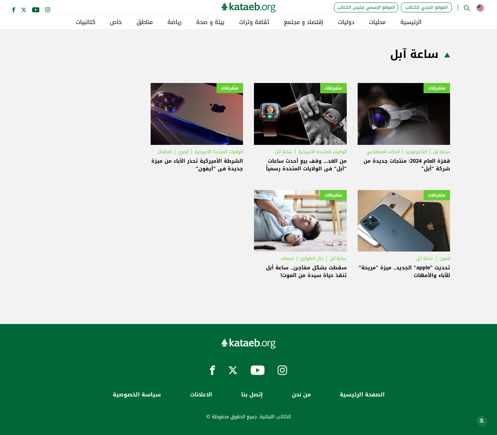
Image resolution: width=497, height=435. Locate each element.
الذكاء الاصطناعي (382, 152)
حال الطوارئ (311, 258)
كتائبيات (85, 22)
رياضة (174, 22)
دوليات (346, 22)
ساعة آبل (441, 152)
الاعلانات (201, 395)
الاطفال (165, 152)
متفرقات (437, 88)
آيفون (183, 152)
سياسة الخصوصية (137, 395)
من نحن (301, 395)
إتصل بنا (252, 395)
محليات (377, 22)
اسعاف (287, 258)
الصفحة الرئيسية (362, 395)
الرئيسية (411, 22)
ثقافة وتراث (254, 22)
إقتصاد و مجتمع (303, 22)
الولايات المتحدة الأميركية (322, 152)
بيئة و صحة (210, 22)
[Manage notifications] (482, 421)
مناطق (144, 22)
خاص (116, 22)
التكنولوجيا (416, 152)
